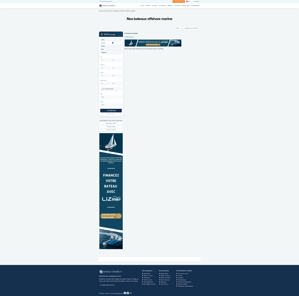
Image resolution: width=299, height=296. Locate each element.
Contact (180, 275)
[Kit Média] (130, 293)
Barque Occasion (165, 275)
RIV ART (107, 293)
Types (102, 39)
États (102, 49)
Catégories (103, 52)
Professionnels (195, 5)
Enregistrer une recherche (191, 28)
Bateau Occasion (148, 275)
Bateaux (148, 5)
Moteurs (154, 5)
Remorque (163, 282)
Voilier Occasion (148, 280)
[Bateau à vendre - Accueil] (107, 5)
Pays (101, 94)
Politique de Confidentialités (185, 286)
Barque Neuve (164, 273)
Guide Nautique (186, 5)
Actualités (177, 5)
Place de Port (164, 284)
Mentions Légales (182, 284)
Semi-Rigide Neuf (148, 282)
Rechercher (112, 110)
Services (170, 5)
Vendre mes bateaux (107, 285)
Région (102, 101)
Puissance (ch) (103, 80)
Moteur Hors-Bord (165, 278)
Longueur (102, 64)
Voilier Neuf (147, 278)
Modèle (103, 46)
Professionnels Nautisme (184, 282)
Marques (107, 42)
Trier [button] (177, 28)
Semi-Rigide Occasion (149, 284)
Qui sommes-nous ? (183, 273)
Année (101, 72)
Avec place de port (109, 89)
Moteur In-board (165, 280)
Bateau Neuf (147, 273)
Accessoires (162, 5)
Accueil (142, 5)
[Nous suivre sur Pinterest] (128, 293)
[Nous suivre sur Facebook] (125, 293)
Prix (101, 57)
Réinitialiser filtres (111, 113)
